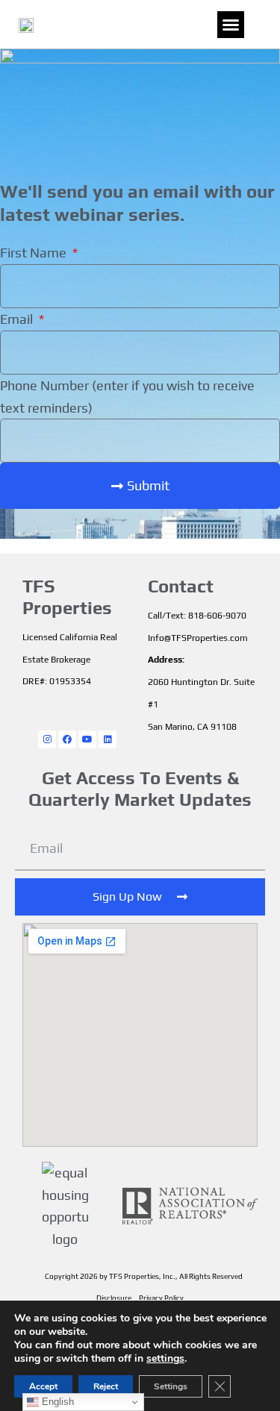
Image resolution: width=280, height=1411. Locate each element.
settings (165, 1358)
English (56, 1401)
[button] (230, 24)
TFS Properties (67, 597)
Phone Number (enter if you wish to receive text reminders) (127, 397)
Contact (181, 586)
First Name (34, 252)
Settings (170, 1386)
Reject (105, 1386)
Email (18, 319)
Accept (43, 1386)
